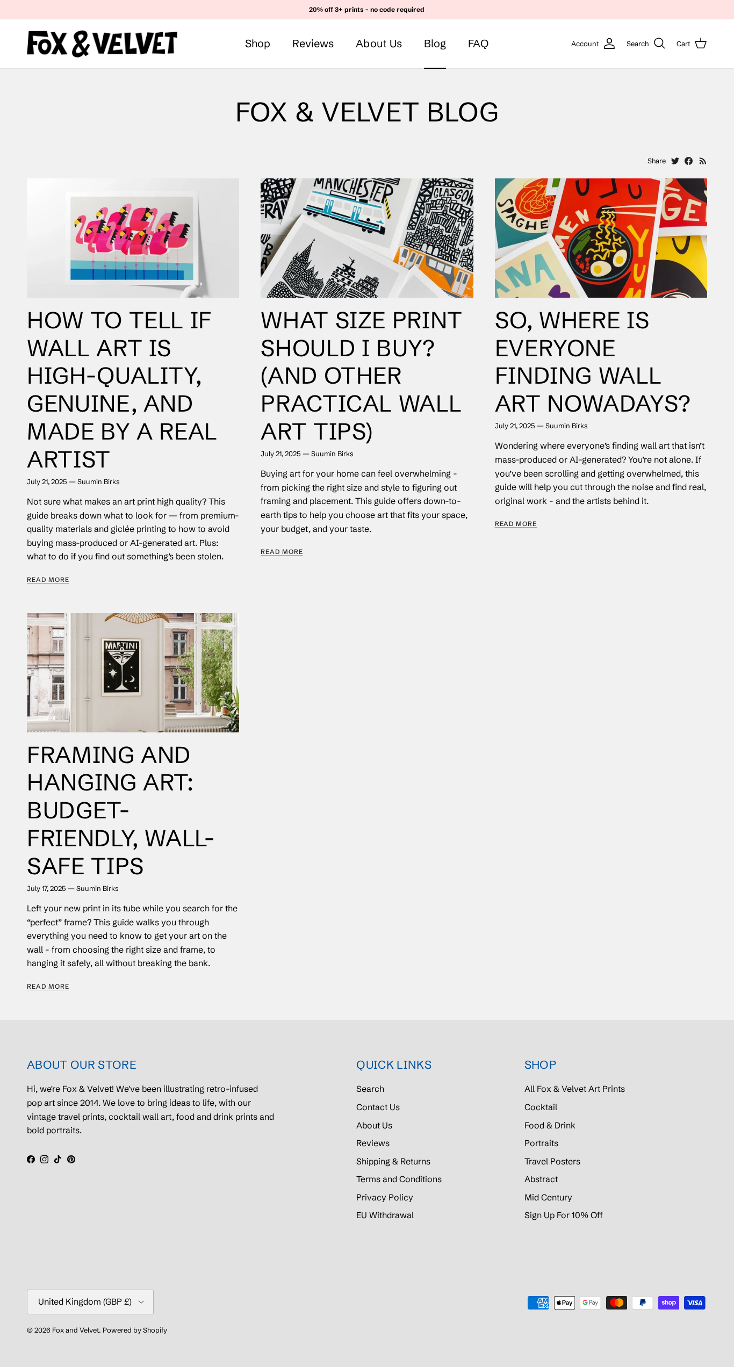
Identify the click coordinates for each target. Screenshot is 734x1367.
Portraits (541, 1143)
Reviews (313, 43)
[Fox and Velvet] (102, 43)
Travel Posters (552, 1161)
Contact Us (378, 1107)
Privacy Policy (384, 1197)
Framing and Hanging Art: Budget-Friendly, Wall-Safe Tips (121, 810)
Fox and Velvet (75, 1330)
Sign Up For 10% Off (563, 1215)
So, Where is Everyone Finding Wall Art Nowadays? (593, 362)
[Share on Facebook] (689, 161)
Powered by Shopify (135, 1330)
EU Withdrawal (385, 1215)
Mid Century (548, 1197)
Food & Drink (549, 1125)
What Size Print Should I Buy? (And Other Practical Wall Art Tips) (362, 375)
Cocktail (540, 1107)
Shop (257, 43)
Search (370, 1088)
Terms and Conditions (399, 1179)
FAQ (478, 43)
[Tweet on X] (675, 161)
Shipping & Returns (393, 1161)
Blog (435, 43)
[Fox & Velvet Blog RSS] (703, 161)
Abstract (541, 1179)
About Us (379, 43)
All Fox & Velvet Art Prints (574, 1088)
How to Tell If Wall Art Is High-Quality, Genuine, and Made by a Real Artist (122, 389)
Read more (48, 579)
